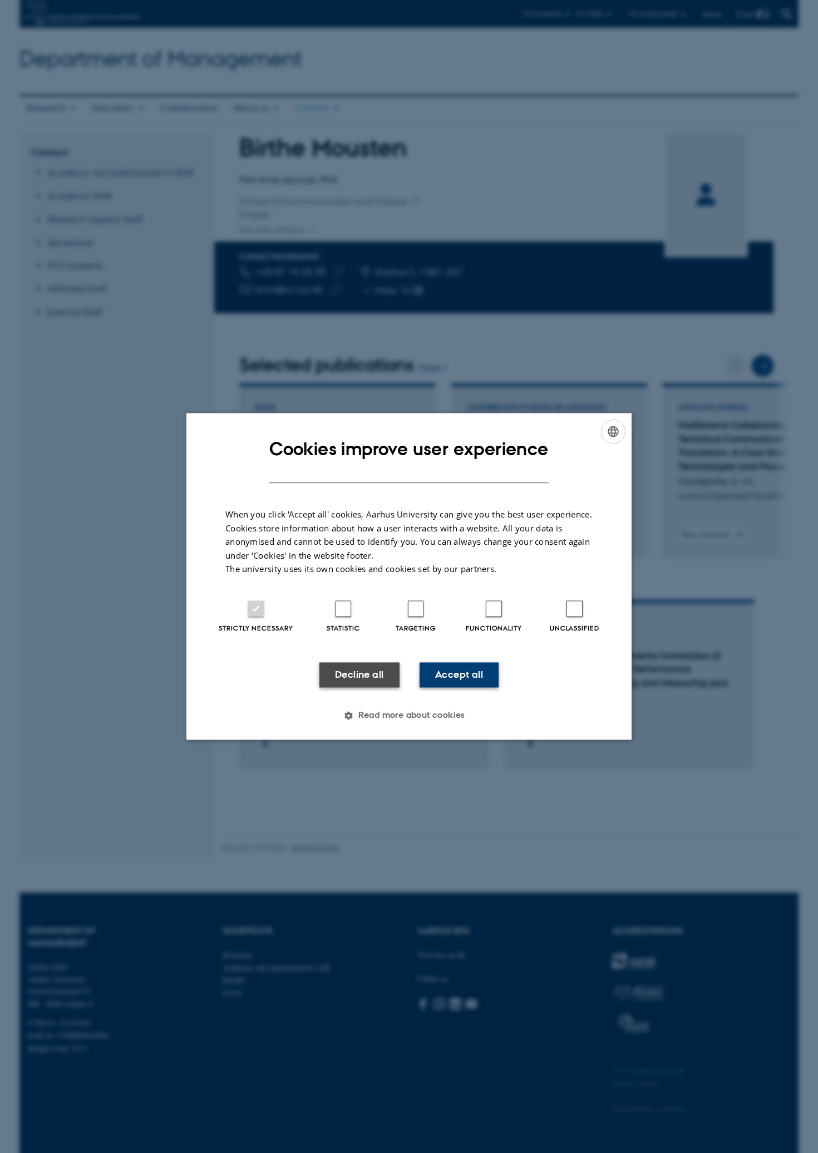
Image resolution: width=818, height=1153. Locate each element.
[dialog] (409, 576)
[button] (409, 715)
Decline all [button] (359, 674)
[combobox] (613, 431)
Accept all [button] (459, 674)
